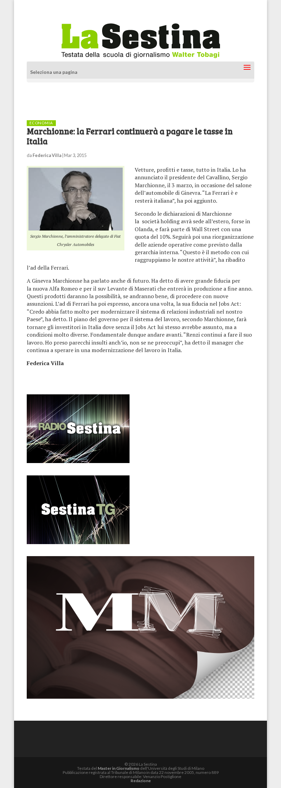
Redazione (141, 780)
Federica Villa (47, 155)
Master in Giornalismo (118, 768)
